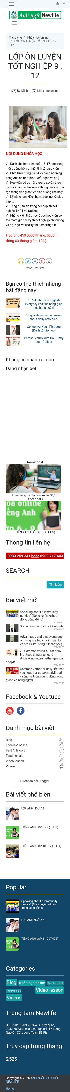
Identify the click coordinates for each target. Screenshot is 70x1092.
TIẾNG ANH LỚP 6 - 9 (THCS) (35, 532)
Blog (9, 740)
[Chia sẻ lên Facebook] (35, 261)
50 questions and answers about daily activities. (44, 317)
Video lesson (15, 761)
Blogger (44, 781)
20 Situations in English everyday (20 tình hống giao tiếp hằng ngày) (43, 304)
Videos (11, 766)
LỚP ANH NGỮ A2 (32, 808)
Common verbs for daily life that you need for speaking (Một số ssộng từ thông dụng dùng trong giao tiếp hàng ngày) (35, 674)
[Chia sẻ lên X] (28, 261)
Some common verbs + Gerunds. (42, 626)
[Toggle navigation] (11, 4)
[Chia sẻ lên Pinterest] (42, 261)
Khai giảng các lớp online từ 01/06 (35, 495)
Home (10, 1088)
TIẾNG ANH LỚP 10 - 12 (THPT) (41, 846)
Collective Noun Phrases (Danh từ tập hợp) (44, 328)
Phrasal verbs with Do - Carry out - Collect (44, 340)
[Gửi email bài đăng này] (21, 261)
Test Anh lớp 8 (15, 750)
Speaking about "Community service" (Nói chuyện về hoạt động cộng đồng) (39, 615)
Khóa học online (38, 37)
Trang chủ (15, 37)
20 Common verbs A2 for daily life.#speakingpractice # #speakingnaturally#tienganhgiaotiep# (35, 656)
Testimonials (14, 756)
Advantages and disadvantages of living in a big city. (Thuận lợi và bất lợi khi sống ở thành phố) (41, 640)
